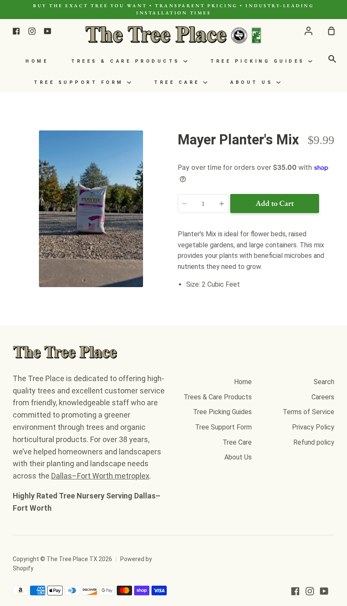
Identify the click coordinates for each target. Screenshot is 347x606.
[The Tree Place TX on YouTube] (324, 591)
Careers (322, 397)
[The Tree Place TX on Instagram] (310, 591)
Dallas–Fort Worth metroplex (100, 475)
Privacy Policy (313, 427)
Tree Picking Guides (259, 61)
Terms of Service (308, 412)
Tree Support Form (80, 82)
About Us (253, 82)
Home (36, 61)
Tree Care (178, 82)
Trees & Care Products (127, 61)
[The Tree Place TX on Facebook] (295, 591)
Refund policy (313, 442)
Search (324, 382)
